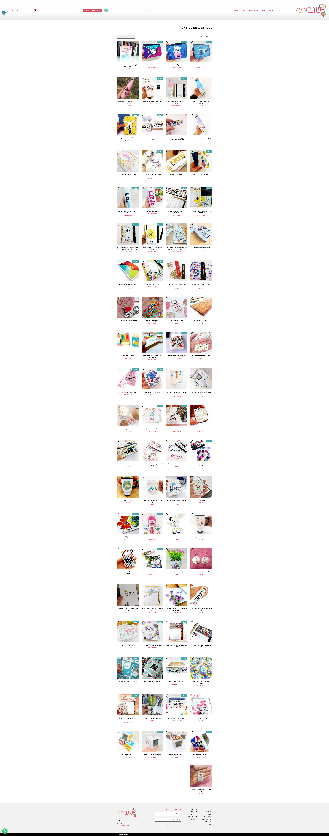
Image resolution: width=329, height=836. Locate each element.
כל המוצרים (272, 10)
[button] (5, 831)
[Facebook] (17, 10)
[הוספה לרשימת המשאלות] (192, 42)
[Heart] (12, 10)
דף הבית (280, 10)
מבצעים (256, 10)
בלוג (244, 10)
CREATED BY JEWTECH (122, 834)
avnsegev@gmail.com (123, 825)
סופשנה (250, 10)
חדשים (263, 10)
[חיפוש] (106, 10)
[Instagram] (15, 10)
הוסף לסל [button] (152, 181)
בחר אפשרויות (176, 615)
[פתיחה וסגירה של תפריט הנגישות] (4, 12)
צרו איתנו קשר (236, 10)
